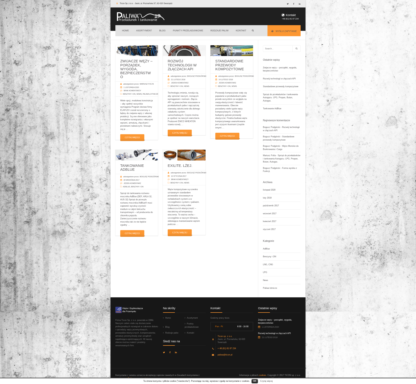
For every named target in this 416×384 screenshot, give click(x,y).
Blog (162, 30)
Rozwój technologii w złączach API (279, 78)
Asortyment (144, 30)
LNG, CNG (268, 264)
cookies (262, 375)
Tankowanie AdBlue (272, 108)
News (139, 94)
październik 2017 (271, 205)
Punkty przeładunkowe (188, 30)
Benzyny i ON (129, 94)
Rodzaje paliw (219, 30)
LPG (265, 272)
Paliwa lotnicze (150, 94)
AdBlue (126, 187)
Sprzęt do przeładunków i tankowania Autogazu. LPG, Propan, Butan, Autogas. (280, 97)
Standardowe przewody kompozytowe (280, 86)
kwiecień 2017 (269, 221)
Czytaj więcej (132, 137)
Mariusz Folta (269, 155)
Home (125, 30)
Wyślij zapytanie (286, 31)
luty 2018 (267, 198)
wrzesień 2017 (269, 213)
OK (254, 381)
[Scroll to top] (399, 367)
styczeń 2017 (269, 229)
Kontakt (241, 30)
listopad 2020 (269, 190)
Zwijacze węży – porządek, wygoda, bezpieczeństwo (280, 69)
